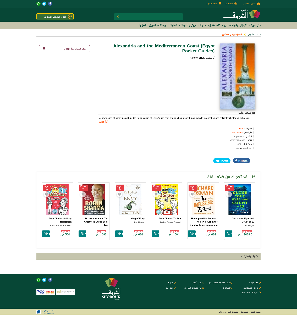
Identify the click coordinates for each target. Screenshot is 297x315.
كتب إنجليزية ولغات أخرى (232, 34)
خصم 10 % (229, 188)
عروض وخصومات (250, 288)
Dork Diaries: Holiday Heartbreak (60, 220)
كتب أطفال (196, 283)
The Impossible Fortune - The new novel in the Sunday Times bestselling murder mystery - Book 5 (204, 223)
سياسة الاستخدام (250, 292)
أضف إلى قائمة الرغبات (75, 49)
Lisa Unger (249, 226)
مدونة (170, 283)
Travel (239, 128)
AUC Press (237, 132)
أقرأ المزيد (103, 122)
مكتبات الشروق (254, 34)
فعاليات (226, 288)
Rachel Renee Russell (170, 222)
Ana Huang (139, 222)
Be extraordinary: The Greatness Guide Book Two (96, 221)
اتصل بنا (169, 288)
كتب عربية (253, 283)
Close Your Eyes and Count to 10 (243, 220)
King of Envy (138, 218)
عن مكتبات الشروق (192, 288)
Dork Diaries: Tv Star (170, 218)
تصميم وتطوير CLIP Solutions (48, 312)
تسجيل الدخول (249, 3)
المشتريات (228, 3)
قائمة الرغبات (211, 3)
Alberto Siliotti (197, 57)
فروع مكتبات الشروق (55, 17)
